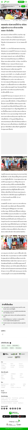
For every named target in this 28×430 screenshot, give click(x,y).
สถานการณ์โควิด (5, 348)
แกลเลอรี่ (3, 387)
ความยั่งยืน (3, 368)
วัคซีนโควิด (12, 348)
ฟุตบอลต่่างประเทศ (4, 384)
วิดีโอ (12, 377)
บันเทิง (2, 375)
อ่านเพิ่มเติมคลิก (7, 6)
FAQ (9, 399)
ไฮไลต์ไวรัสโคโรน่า (16, 345)
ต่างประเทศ (21, 365)
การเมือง (3, 365)
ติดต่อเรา (15, 403)
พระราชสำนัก (3, 363)
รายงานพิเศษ (3, 374)
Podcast (22, 377)
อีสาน (20, 20)
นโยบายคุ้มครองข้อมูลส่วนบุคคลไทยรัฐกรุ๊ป (9, 401)
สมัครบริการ (21, 1)
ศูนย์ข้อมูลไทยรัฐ (4, 399)
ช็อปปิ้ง (2, 391)
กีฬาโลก (12, 385)
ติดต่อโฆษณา (20, 403)
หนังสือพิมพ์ (13, 374)
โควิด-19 (3, 345)
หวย (21, 375)
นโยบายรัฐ (13, 365)
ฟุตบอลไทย (13, 384)
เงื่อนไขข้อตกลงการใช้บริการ (6, 403)
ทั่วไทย (17, 20)
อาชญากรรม (3, 367)
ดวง (12, 375)
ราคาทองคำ (21, 367)
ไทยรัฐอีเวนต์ (4, 392)
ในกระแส (20, 363)
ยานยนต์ (12, 367)
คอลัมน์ (21, 374)
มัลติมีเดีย (13, 378)
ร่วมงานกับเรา (8, 398)
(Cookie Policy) (4, 7)
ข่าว (13, 20)
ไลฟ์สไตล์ (3, 378)
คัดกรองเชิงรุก (18, 348)
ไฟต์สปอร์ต (3, 385)
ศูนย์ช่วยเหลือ (14, 399)
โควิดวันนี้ (8, 345)
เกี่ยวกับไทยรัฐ (15, 398)
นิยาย (2, 377)
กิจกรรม (2, 398)
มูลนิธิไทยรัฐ (21, 398)
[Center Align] (26, 6)
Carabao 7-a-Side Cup (16, 387)
